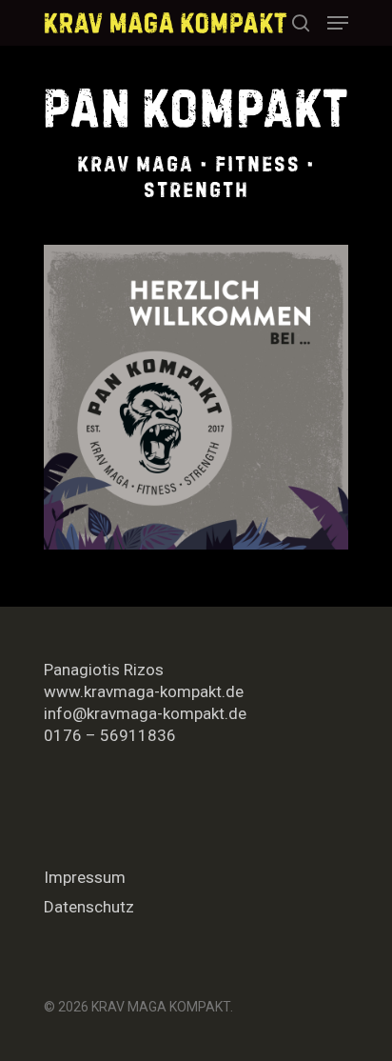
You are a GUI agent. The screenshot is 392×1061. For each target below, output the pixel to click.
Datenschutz (89, 906)
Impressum (85, 877)
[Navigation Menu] (337, 22)
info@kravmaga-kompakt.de (145, 713)
